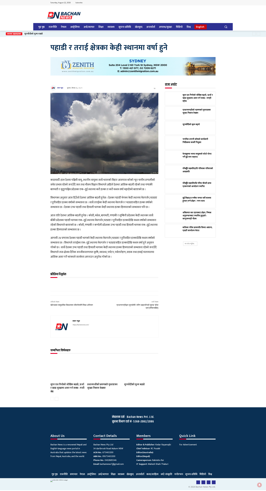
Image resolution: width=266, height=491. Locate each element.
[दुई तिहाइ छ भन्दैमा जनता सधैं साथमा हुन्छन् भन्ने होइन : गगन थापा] (174, 201)
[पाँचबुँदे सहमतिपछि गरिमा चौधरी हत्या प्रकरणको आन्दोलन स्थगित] (174, 187)
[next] (258, 34)
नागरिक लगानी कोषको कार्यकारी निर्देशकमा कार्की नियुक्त (48, 34)
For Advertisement (188, 445)
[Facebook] (197, 2)
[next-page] (56, 399)
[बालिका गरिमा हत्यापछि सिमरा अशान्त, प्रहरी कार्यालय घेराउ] (174, 231)
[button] (225, 26)
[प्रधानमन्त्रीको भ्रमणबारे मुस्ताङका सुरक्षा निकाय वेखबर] (104, 369)
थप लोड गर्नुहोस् (189, 243)
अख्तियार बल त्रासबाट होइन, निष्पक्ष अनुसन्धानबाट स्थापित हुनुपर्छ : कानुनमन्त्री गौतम (197, 215)
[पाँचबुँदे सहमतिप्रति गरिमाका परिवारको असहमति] (174, 172)
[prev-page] (52, 399)
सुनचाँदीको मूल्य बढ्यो (134, 384)
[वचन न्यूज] (53, 88)
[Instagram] (213, 2)
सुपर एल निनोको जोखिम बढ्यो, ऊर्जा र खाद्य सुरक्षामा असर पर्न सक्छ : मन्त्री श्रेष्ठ (67, 388)
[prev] (254, 34)
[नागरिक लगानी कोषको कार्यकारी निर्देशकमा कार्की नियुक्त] (174, 143)
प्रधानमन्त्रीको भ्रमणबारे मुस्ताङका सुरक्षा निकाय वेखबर (102, 386)
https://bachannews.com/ (81, 325)
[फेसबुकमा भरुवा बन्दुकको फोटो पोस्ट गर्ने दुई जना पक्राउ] (174, 157)
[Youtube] (202, 2)
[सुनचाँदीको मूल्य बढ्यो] (141, 369)
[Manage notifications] (259, 485)
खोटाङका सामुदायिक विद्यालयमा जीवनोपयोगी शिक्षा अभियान (71, 305)
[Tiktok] (207, 2)
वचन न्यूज (60, 88)
